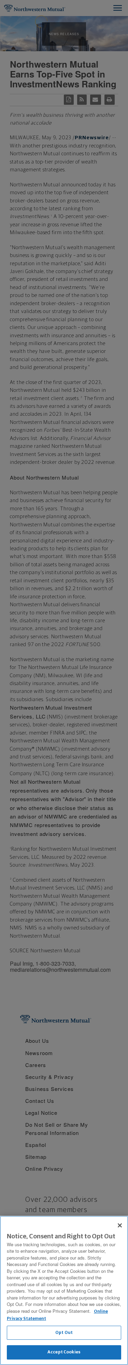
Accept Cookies (64, 1352)
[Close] (119, 1225)
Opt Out (64, 1333)
